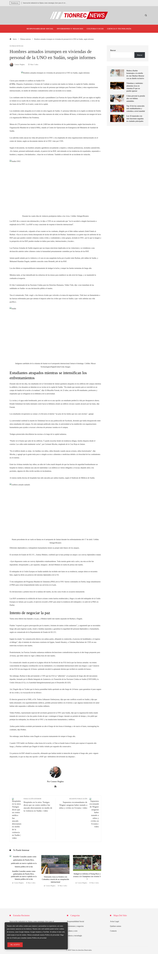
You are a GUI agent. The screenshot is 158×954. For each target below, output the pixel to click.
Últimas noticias (16, 46)
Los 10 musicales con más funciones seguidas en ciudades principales (135, 118)
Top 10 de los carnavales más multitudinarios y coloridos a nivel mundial (135, 108)
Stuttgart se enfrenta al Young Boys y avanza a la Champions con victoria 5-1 (87, 876)
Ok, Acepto (15, 945)
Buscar (113, 50)
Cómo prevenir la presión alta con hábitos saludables (135, 98)
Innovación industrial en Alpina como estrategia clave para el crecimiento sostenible (45, 3)
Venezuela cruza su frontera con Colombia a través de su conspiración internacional (55, 879)
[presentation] (21, 2)
